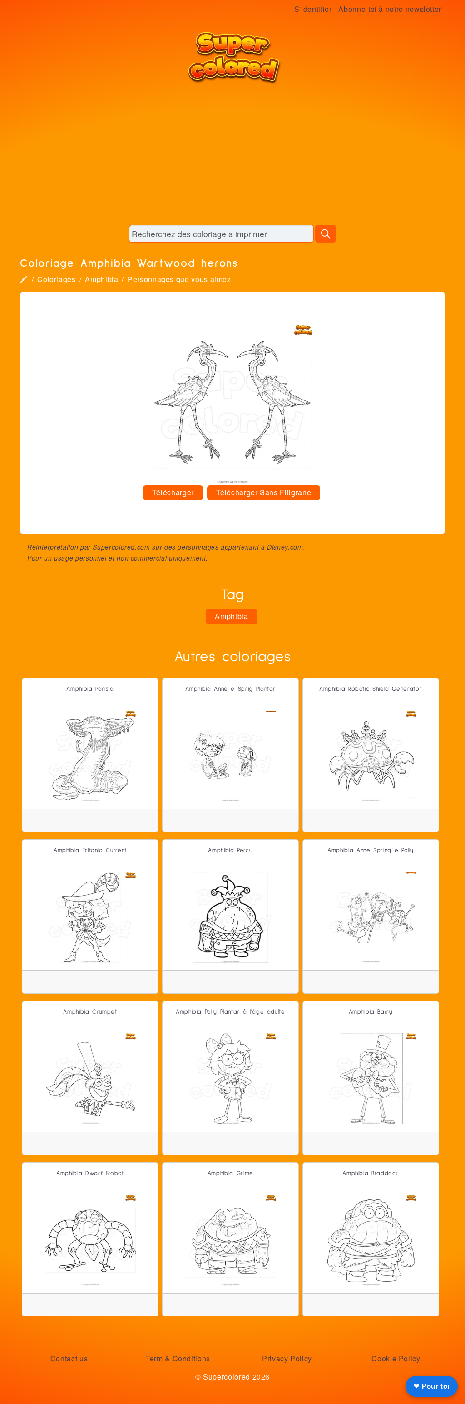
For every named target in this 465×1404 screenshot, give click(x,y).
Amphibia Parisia (90, 689)
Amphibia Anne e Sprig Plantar (230, 689)
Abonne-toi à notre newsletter (389, 9)
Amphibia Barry (371, 1012)
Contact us (69, 1358)
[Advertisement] (232, 154)
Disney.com (285, 546)
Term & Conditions (178, 1358)
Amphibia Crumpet (90, 1012)
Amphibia (101, 279)
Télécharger (173, 492)
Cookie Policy (395, 1358)
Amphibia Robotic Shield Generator (370, 689)
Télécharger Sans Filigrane (264, 492)
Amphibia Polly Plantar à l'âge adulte (230, 1012)
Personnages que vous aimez (179, 279)
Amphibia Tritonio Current (90, 850)
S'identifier (313, 9)
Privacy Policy (287, 1358)
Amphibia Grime (230, 1173)
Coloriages (56, 279)
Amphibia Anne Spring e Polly (370, 850)
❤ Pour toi (432, 1386)
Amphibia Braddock (370, 1173)
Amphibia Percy (230, 850)
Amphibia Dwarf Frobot (90, 1173)
